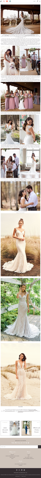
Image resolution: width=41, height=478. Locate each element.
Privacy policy (17, 476)
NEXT (38, 422)
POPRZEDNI (5, 422)
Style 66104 (20, 276)
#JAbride (20, 465)
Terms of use (24, 476)
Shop (34, 1)
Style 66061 (7, 35)
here (35, 409)
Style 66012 (20, 341)
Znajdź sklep (12, 457)
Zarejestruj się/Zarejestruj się (20, 472)
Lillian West (32, 34)
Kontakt (12, 454)
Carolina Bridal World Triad (30, 35)
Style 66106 (20, 406)
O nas (28, 454)
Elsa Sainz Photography (33, 410)
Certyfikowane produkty (28, 458)
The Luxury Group (28, 457)
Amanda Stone (20, 411)
